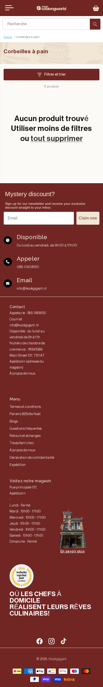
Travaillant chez (22, 443)
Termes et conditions (25, 407)
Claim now (88, 218)
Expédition (18, 465)
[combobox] (51, 24)
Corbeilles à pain (28, 37)
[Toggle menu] (9, 8)
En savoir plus (72, 551)
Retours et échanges (25, 436)
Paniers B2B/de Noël (25, 414)
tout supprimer (57, 138)
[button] (96, 8)
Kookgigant (58, 659)
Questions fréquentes (26, 428)
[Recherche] (95, 24)
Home (8, 37)
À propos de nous (22, 373)
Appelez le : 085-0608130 (28, 313)
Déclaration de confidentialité (32, 457)
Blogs (14, 421)
